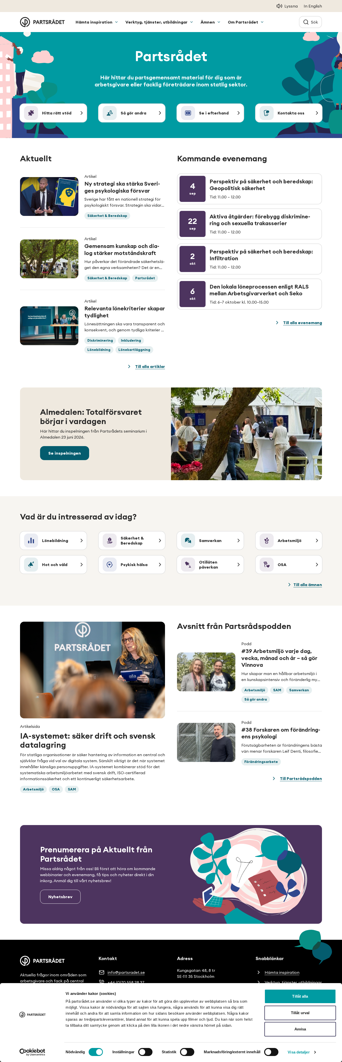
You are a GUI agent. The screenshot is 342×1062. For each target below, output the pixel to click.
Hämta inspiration (94, 22)
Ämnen (208, 22)
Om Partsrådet (243, 22)
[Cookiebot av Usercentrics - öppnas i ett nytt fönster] (32, 1052)
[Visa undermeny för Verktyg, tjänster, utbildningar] (192, 22)
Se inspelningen (64, 453)
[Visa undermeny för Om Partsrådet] (262, 22)
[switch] (145, 1052)
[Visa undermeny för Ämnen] (219, 22)
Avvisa (300, 1029)
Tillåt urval (300, 1013)
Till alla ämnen (307, 584)
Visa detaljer (298, 1052)
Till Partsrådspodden (301, 778)
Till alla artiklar (150, 366)
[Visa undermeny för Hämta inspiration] (116, 22)
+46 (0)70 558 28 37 (126, 982)
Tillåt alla (300, 996)
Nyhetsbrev (60, 896)
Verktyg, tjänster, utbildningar (156, 22)
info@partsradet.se (126, 972)
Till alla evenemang (302, 322)
